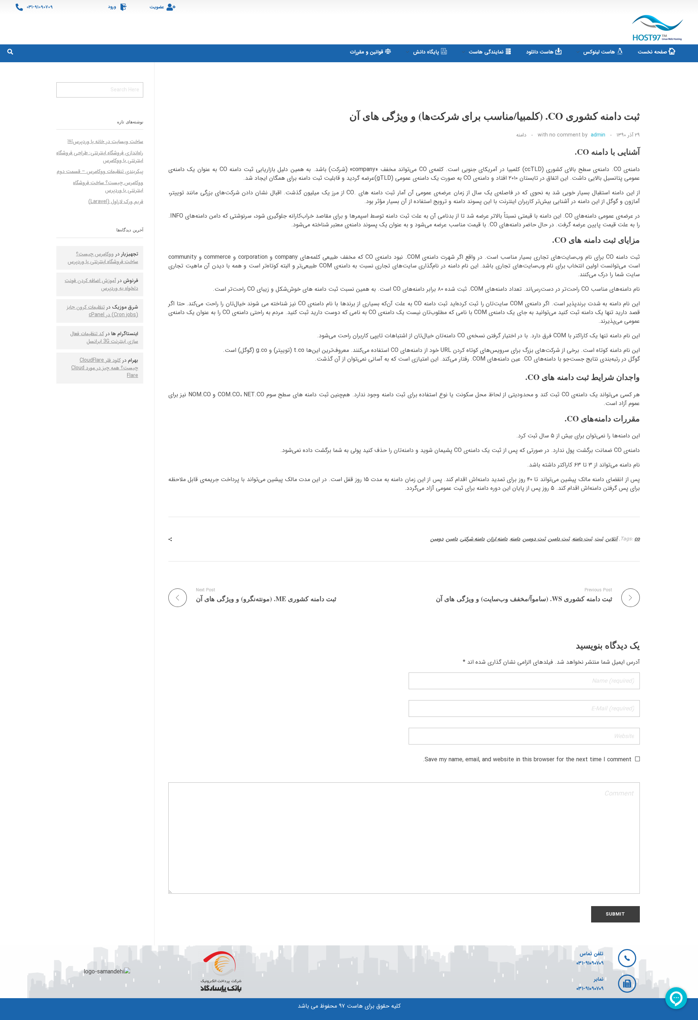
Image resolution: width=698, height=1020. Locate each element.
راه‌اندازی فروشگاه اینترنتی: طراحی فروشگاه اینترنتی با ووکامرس (99, 156)
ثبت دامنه (582, 539)
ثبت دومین (534, 539)
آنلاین (612, 539)
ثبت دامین (559, 539)
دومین (437, 539)
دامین (452, 539)
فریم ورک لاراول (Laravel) (115, 202)
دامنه (521, 135)
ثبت (599, 539)
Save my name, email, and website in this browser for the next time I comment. (527, 759)
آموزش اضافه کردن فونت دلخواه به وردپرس (101, 284)
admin (598, 135)
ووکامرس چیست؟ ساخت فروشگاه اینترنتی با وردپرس (108, 186)
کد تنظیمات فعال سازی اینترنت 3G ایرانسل (104, 337)
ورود (112, 6)
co (637, 539)
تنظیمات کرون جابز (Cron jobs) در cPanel (102, 311)
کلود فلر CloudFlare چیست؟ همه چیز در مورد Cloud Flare (104, 368)
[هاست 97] (658, 28)
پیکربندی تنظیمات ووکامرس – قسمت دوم (100, 171)
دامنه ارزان (497, 539)
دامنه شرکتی (472, 539)
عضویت (156, 7)
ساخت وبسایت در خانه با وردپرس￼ (105, 142)
